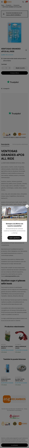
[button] (27, 206)
